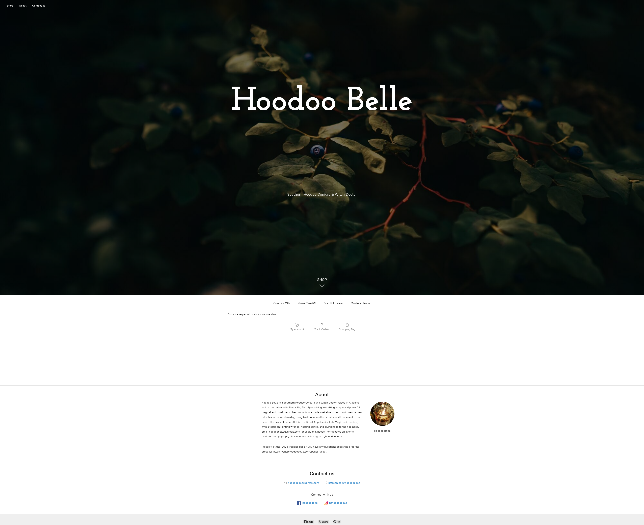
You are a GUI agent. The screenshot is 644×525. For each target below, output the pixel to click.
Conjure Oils (281, 303)
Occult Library (333, 303)
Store (10, 5)
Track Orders (322, 329)
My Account (297, 329)
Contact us (38, 5)
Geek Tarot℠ (306, 303)
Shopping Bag (347, 329)
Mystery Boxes (361, 303)
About (22, 5)
